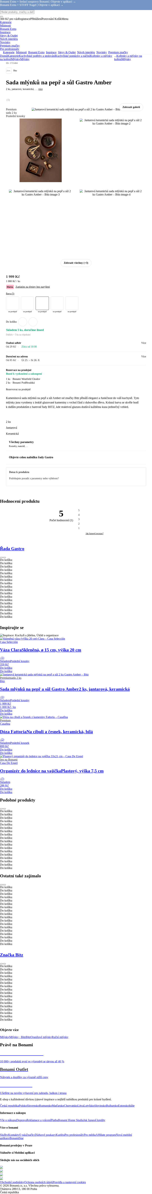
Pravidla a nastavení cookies (69, 1182)
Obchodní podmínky (12, 1182)
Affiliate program (106, 1134)
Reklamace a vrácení (39, 1120)
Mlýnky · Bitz (17, 1037)
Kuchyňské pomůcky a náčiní (72, 55)
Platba (54, 1120)
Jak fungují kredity (94, 1120)
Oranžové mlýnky (41, 1037)
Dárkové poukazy (45, 1134)
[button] (33, 321)
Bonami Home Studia (70, 1120)
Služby (4, 1134)
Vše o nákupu (8, 1120)
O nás (22, 1134)
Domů (3, 55)
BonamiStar (17, 1138)
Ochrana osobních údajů (38, 1182)
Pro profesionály (74, 1134)
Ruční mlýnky (60, 1037)
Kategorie (13, 55)
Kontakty (13, 1134)
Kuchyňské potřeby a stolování (37, 55)
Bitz (28, 1037)
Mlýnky (24, 59)
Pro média (90, 1134)
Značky (30, 1134)
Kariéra (60, 1134)
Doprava (21, 1120)
